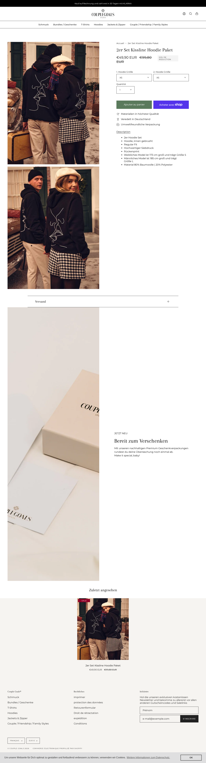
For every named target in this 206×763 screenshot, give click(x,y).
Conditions (80, 723)
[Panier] (197, 14)
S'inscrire (189, 719)
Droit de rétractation (86, 713)
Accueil (120, 43)
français (15, 741)
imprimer (79, 697)
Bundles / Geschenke (20, 702)
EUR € (32, 741)
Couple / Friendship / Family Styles (28, 723)
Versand (40, 301)
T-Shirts (12, 707)
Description (123, 131)
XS (121, 77)
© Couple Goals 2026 (18, 748)
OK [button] (191, 757)
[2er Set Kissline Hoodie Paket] (103, 629)
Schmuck (13, 697)
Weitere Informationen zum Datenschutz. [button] (148, 757)
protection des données (88, 702)
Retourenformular (85, 707)
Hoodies (12, 713)
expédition (80, 718)
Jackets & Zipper (17, 718)
